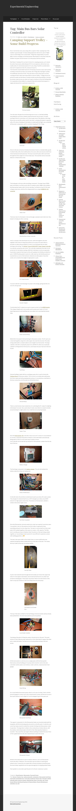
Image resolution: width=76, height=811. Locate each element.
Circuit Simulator (25, 19)
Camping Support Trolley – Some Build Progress (29, 42)
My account (56, 19)
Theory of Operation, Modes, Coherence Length (61, 153)
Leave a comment (40, 37)
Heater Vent (39, 778)
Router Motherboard (42, 782)
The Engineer (13, 19)
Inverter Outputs (22, 780)
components (36, 777)
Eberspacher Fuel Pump (45, 777)
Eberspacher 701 (19, 435)
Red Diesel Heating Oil (23, 782)
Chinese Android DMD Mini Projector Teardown (60, 244)
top (16, 783)
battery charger (30, 469)
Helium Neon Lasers (60, 126)
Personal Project (34, 775)
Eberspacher (27, 775)
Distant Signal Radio (60, 92)
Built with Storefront (15, 803)
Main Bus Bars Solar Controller (34, 780)
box (22, 777)
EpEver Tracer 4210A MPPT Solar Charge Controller (37, 246)
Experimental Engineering (24, 6)
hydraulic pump (14, 780)
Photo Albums (44, 19)
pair (43, 780)
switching (12, 783)
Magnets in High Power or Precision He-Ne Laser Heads (62, 194)
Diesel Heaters (19, 775)
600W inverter (46, 307)
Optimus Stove (14, 376)
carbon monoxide (28, 777)
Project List (35, 19)
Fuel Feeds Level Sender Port (17, 778)
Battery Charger (17, 777)
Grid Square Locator (60, 73)
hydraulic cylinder (46, 778)
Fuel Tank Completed (30, 778)
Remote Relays (33, 782)
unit (19, 783)
